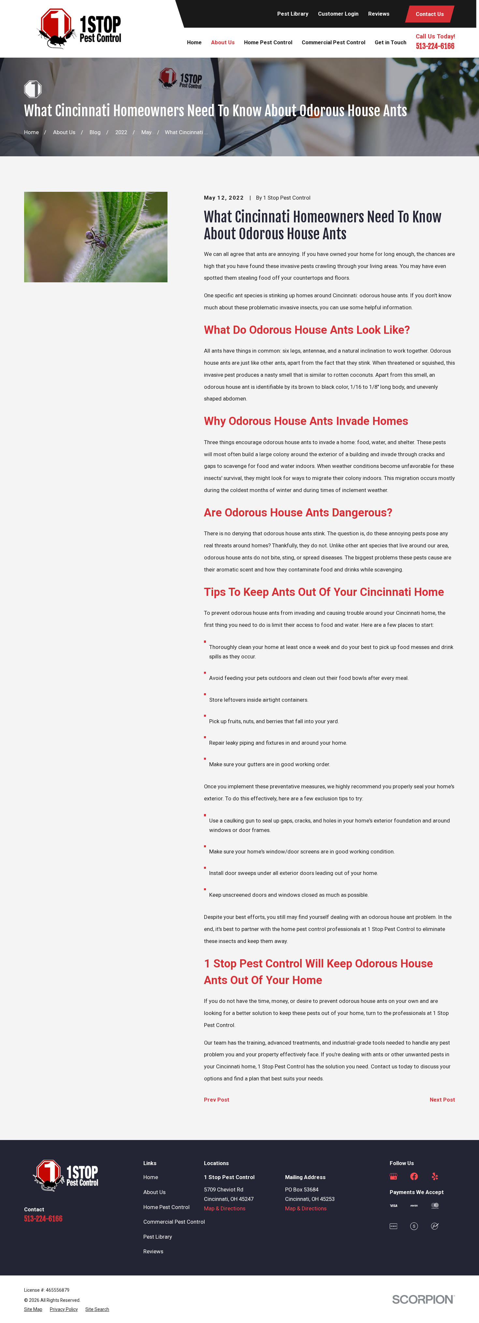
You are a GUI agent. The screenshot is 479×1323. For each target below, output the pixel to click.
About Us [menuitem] (223, 42)
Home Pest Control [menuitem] (268, 42)
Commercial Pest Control (174, 1221)
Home (150, 1177)
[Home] (78, 28)
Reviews (378, 13)
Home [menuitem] (194, 42)
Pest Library (292, 13)
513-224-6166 (435, 46)
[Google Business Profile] (393, 1176)
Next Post (442, 1099)
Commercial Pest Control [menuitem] (333, 42)
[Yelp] (435, 1176)
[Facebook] (414, 1176)
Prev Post (216, 1099)
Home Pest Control (166, 1207)
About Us (154, 1192)
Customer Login (338, 13)
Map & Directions (224, 1208)
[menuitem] (33, 1309)
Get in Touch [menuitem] (390, 42)
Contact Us (430, 14)
